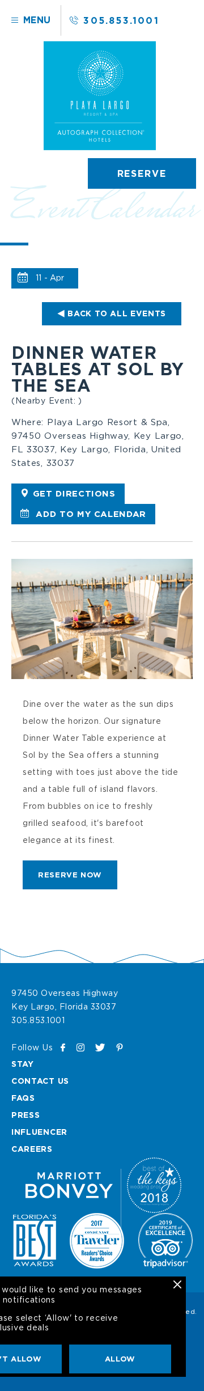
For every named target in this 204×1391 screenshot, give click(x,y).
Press (25, 1114)
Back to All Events (116, 313)
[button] (70, 874)
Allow (120, 1359)
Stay (22, 1063)
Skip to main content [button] (58, 22)
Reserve (142, 173)
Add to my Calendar (89, 514)
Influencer (39, 1131)
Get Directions (74, 493)
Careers (32, 1148)
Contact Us (40, 1080)
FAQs (23, 1097)
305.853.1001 (121, 20)
